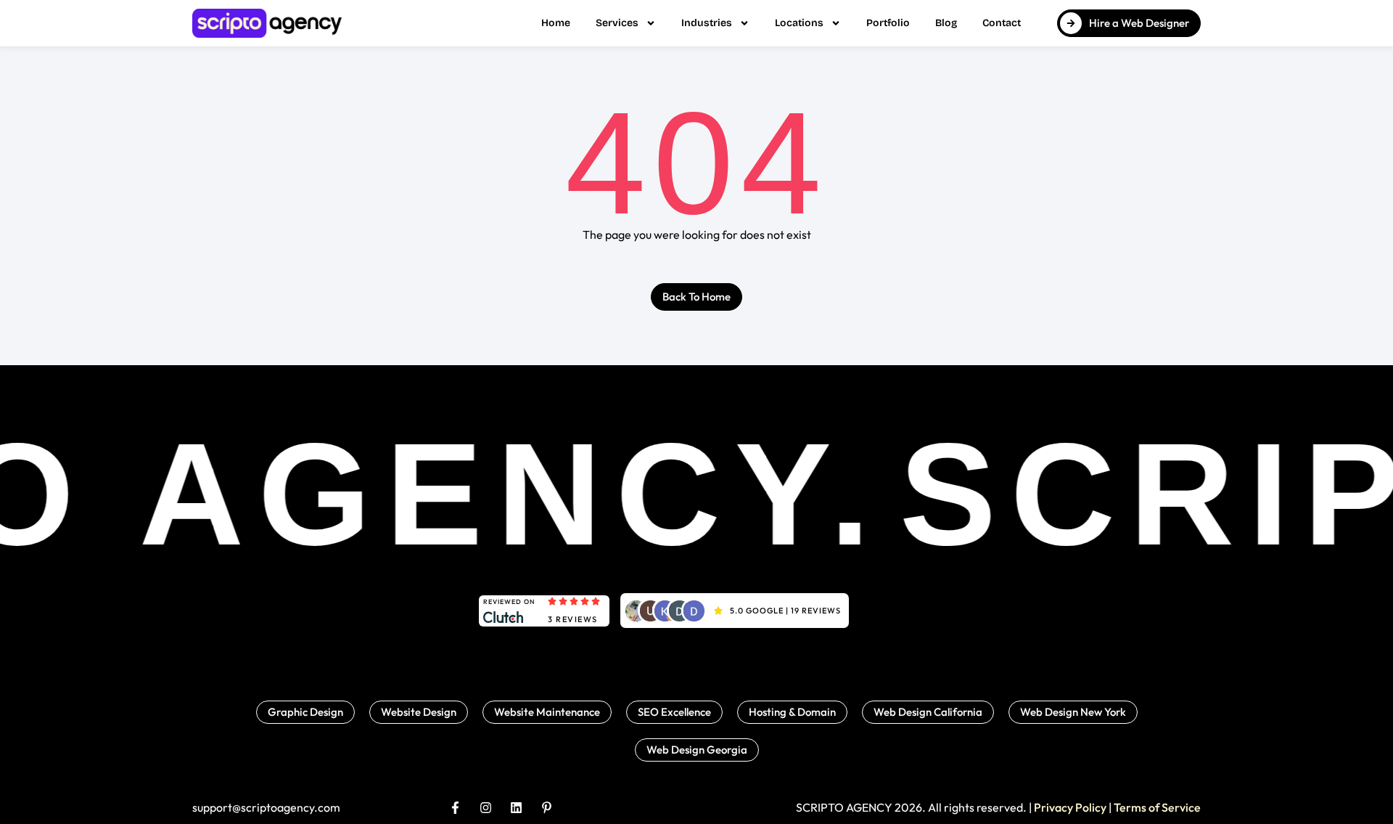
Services (617, 23)
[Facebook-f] (455, 807)
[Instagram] (486, 807)
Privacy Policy (1070, 807)
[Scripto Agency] (267, 23)
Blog (946, 23)
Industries (706, 23)
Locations (799, 23)
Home (555, 23)
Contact (1001, 23)
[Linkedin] (516, 807)
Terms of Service (1157, 807)
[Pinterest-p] (547, 807)
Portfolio (888, 23)
